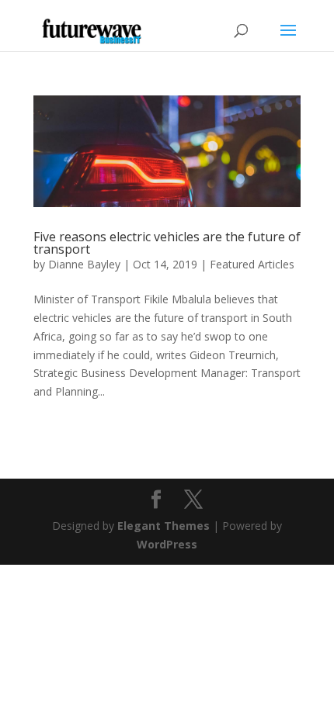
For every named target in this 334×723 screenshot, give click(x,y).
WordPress (167, 544)
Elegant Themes (163, 525)
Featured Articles (252, 264)
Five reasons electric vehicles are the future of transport (167, 243)
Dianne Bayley (84, 264)
